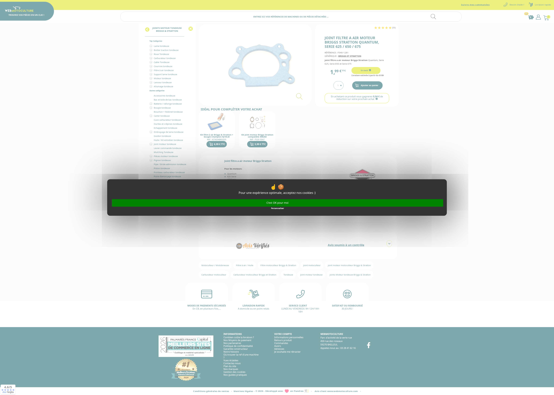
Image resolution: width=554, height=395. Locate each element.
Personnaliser (277, 208)
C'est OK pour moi (277, 202)
